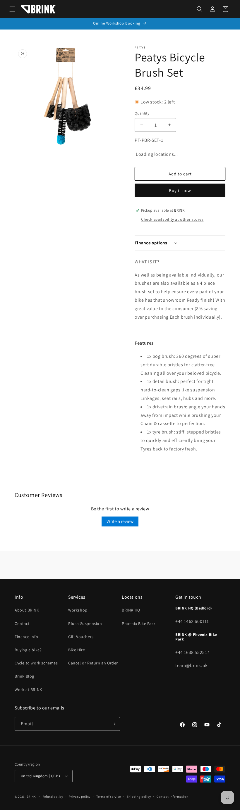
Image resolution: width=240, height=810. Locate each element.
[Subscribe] (113, 724)
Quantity (142, 113)
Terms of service (108, 797)
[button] (12, 9)
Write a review (120, 521)
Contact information (172, 797)
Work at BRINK (28, 689)
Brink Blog (24, 676)
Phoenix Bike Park (138, 623)
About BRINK (27, 610)
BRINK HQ (131, 610)
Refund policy (52, 797)
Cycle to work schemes (36, 663)
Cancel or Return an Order (93, 663)
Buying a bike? (28, 649)
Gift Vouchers (81, 636)
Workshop (78, 610)
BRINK (31, 797)
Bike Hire (76, 649)
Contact (22, 623)
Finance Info (26, 636)
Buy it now (180, 190)
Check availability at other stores (172, 219)
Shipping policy (139, 797)
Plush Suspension (85, 623)
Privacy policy (79, 797)
